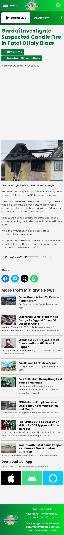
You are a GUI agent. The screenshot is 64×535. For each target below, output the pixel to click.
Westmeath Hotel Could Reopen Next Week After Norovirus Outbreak (40, 448)
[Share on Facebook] (5, 279)
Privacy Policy (49, 513)
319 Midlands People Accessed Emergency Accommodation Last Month (38, 405)
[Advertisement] (32, 105)
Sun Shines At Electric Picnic (37, 363)
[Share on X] (24, 279)
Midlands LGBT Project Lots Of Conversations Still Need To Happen (38, 343)
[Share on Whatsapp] (34, 279)
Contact (50, 517)
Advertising (32, 513)
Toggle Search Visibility (58, 8)
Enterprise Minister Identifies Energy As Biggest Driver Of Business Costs (38, 320)
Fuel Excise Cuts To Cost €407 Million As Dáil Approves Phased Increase (39, 425)
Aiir (55, 530)
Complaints (36, 517)
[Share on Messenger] (15, 279)
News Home (14, 52)
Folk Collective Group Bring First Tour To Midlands (40, 380)
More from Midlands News (23, 58)
